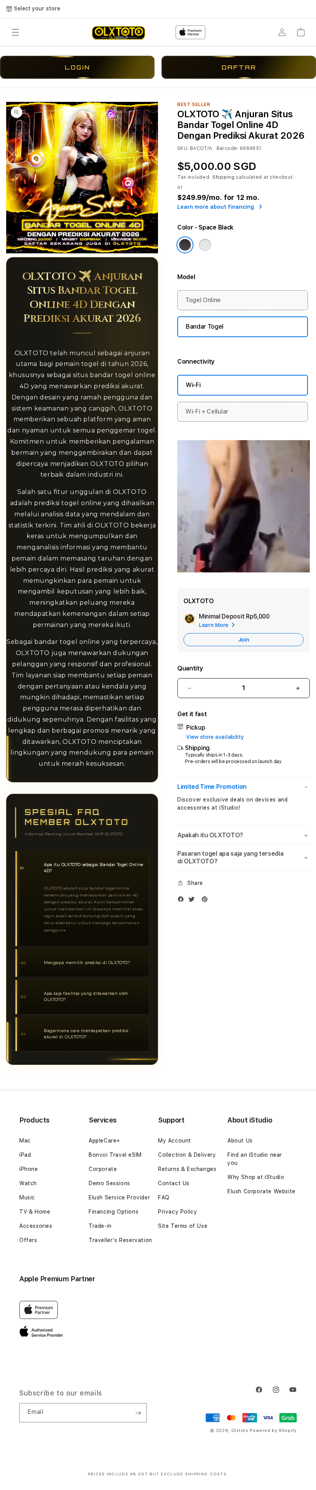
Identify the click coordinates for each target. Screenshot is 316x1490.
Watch (28, 1183)
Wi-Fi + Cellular (207, 411)
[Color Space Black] (185, 245)
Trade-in (100, 1226)
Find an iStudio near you (254, 1159)
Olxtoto (240, 1430)
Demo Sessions (109, 1183)
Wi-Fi (193, 385)
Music (27, 1197)
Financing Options (113, 1212)
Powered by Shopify (273, 1430)
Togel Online (203, 300)
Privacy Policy (177, 1212)
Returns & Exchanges (187, 1169)
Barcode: (228, 148)
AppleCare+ (104, 1140)
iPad (25, 1155)
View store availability (215, 737)
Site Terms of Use (182, 1226)
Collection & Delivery (187, 1155)
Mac (25, 1140)
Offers (28, 1240)
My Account (174, 1140)
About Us (240, 1140)
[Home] (118, 32)
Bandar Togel (205, 326)
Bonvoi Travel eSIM (115, 1155)
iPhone (28, 1169)
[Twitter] (193, 900)
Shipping (223, 177)
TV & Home (34, 1212)
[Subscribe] (137, 1412)
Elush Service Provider (119, 1197)
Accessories (35, 1226)
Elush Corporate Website (261, 1191)
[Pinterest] (206, 900)
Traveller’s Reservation (120, 1240)
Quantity (190, 668)
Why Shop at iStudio (255, 1177)
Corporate (103, 1169)
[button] (15, 32)
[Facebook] (182, 900)
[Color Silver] (205, 245)
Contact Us (174, 1183)
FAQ (164, 1197)
